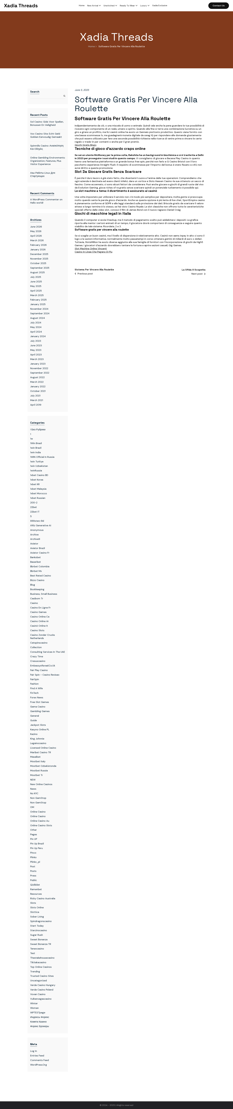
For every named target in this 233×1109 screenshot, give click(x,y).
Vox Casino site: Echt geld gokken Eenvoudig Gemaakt (46, 135)
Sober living (37, 916)
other (33, 829)
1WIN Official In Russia (42, 457)
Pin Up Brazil (37, 843)
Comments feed (39, 1060)
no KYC (34, 793)
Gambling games (40, 711)
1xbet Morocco (38, 493)
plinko (33, 857)
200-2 (33, 502)
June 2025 (36, 281)
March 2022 (37, 382)
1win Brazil (35, 447)
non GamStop (38, 802)
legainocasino (38, 743)
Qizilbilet (35, 884)
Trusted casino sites (42, 976)
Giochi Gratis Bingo (85, 145)
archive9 (35, 539)
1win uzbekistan (39, 466)
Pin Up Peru (36, 848)
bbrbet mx (36, 571)
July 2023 (35, 340)
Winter (34, 1003)
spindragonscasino (41, 921)
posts (33, 871)
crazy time (36, 656)
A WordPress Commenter (44, 199)
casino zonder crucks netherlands (42, 636)
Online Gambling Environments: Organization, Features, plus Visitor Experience (47, 161)
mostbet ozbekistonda (43, 766)
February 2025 (38, 299)
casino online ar (39, 621)
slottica (34, 912)
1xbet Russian (37, 498)
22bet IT (35, 511)
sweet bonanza (38, 939)
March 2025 (37, 295)
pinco (33, 852)
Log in (33, 1051)
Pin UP (33, 839)
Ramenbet (36, 889)
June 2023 (36, 345)
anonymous (37, 530)
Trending (35, 971)
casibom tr (36, 598)
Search (34, 91)
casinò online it (39, 625)
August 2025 (37, 272)
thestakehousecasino (42, 957)
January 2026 (38, 249)
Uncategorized (38, 980)
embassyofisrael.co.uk (42, 665)
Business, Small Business (43, 594)
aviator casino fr (39, 552)
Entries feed (37, 1055)
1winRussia (36, 470)
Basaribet (35, 562)
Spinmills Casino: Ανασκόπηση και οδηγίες (47, 147)
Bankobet (35, 557)
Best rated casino (40, 575)
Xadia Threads (21, 5)
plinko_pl (35, 861)
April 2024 (36, 331)
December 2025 (39, 254)
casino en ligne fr (40, 607)
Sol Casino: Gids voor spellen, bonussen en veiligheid (47, 123)
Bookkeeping (37, 589)
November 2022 (39, 368)
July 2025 (35, 277)
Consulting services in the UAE (47, 652)
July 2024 (35, 322)
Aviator (34, 543)
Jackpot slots (38, 725)
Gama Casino (37, 706)
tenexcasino (37, 948)
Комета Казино (38, 1021)
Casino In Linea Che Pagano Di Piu (93, 251)
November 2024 (39, 308)
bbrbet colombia (39, 566)
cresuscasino (37, 661)
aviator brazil (37, 548)
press (33, 875)
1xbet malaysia (38, 488)
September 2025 (39, 267)
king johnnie (37, 738)
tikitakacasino (38, 962)
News (33, 788)
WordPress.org (38, 1064)
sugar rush (36, 935)
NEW (32, 779)
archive (34, 534)
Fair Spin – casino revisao (44, 674)
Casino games (38, 612)
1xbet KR (35, 484)
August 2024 (37, 318)
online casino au (39, 820)
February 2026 (38, 245)
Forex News (36, 697)
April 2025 (36, 290)
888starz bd (37, 520)
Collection (36, 647)
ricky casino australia (42, 898)
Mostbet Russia (39, 770)
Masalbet (35, 756)
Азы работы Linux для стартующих (42, 174)
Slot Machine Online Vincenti (91, 248)
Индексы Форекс (39, 1017)
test (32, 953)
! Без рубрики (37, 429)
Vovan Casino (37, 994)
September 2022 (39, 372)
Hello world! (36, 202)
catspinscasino (38, 642)
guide (33, 720)
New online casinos (41, 784)
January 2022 (37, 386)
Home (91, 46)
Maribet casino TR (40, 752)
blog (32, 584)
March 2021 (36, 400)
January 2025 (38, 304)
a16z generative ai (40, 525)
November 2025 (39, 258)
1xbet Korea (36, 479)
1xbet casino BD (39, 475)
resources (36, 894)
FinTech (34, 693)
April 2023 (36, 354)
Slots (33, 903)
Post (32, 866)
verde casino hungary (42, 985)
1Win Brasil (36, 443)
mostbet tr (36, 775)
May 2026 (35, 231)
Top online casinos (41, 967)
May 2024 (36, 327)
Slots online (37, 907)
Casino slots (37, 630)
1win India (35, 452)
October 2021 (38, 391)
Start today (37, 925)
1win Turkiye (36, 461)
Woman (34, 1008)
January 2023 (38, 363)
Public (33, 880)
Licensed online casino (43, 747)
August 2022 (37, 377)
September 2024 (39, 313)
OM (32, 807)
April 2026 (36, 235)
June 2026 (36, 226)
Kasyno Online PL (39, 729)
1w (31, 438)
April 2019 (35, 404)
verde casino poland (41, 989)
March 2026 (37, 240)
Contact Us (219, 5)
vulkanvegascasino (41, 998)
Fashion (34, 683)
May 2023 (35, 350)
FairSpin (34, 679)
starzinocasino (38, 930)
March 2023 (37, 359)
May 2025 (35, 286)
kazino (33, 734)
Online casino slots (41, 825)
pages (33, 834)
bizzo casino (37, 580)
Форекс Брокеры (39, 1026)
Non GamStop (38, 798)
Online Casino (38, 811)
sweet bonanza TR (40, 944)
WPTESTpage (37, 1012)
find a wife (36, 688)
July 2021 (35, 395)
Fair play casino (39, 670)
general (34, 715)
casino (34, 603)
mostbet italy (37, 761)
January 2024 (38, 336)
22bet (33, 507)
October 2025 (38, 263)
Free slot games (39, 702)
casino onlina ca (39, 616)
